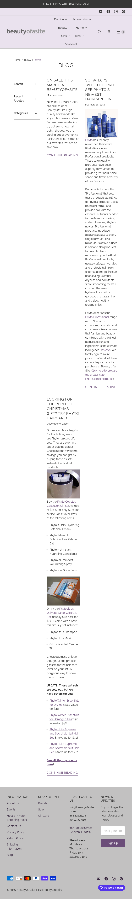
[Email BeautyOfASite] (100, 11)
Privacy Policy (16, 832)
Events (11, 809)
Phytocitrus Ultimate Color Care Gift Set (62, 613)
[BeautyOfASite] (26, 32)
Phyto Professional (97, 317)
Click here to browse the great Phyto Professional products (101, 374)
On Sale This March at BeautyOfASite (62, 85)
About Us (13, 803)
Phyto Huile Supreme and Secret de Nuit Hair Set (64, 748)
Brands (42, 803)
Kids (78, 36)
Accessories (80, 19)
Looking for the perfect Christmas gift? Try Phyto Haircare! (63, 408)
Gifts (64, 36)
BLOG (27, 59)
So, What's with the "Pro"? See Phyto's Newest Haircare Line (101, 89)
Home (80, 27)
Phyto (89, 140)
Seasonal (71, 44)
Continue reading (62, 155)
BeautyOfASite (26, 889)
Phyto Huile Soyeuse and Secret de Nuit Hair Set (64, 733)
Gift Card (43, 815)
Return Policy (15, 838)
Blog (10, 854)
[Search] (99, 32)
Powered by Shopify (49, 889)
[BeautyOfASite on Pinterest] (123, 11)
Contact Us (14, 826)
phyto (38, 59)
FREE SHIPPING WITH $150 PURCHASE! (66, 3)
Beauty (62, 27)
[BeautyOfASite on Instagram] (116, 11)
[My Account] (109, 32)
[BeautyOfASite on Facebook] (108, 11)
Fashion (59, 19)
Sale (41, 809)
